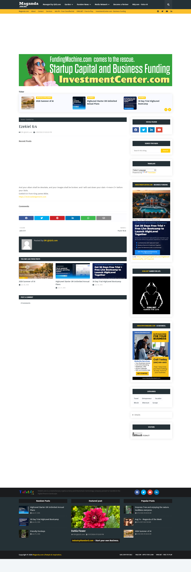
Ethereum (145, 403)
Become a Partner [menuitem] (121, 4)
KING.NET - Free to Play (85, 11)
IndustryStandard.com (146, 326)
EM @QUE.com (26, 132)
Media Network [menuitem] (101, 4)
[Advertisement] (95, 36)
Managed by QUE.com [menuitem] (52, 4)
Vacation (158, 398)
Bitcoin (136, 403)
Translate (152, 173)
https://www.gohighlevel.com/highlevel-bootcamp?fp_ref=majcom (151, 258)
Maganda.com (24, 11)
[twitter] (162, 11)
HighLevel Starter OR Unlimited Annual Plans (102, 102)
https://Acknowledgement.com (32, 197)
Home (23, 120)
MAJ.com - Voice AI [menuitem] (140, 4)
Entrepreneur (147, 398)
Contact (41, 11)
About (33, 11)
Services (49, 11)
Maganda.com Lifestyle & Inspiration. (47, 555)
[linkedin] (171, 11)
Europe (155, 403)
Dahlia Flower (78, 531)
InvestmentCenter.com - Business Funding (111, 11)
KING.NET (145, 271)
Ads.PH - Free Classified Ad (64, 11)
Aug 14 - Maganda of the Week (148, 519)
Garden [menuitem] (68, 4)
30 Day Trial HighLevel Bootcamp (148, 102)
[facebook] (158, 11)
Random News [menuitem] (83, 4)
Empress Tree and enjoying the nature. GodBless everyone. (152, 508)
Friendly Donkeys (37, 531)
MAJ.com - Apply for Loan (144, 555)
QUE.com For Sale (126, 555)
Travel (136, 398)
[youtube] (167, 11)
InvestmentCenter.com (143, 185)
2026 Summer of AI (45, 101)
